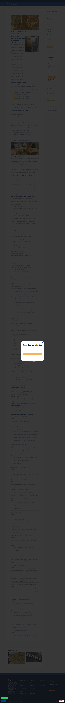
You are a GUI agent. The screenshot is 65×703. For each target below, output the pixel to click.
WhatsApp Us (5, 698)
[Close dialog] (42, 342)
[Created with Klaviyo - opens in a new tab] (32, 361)
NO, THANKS (32, 356)
